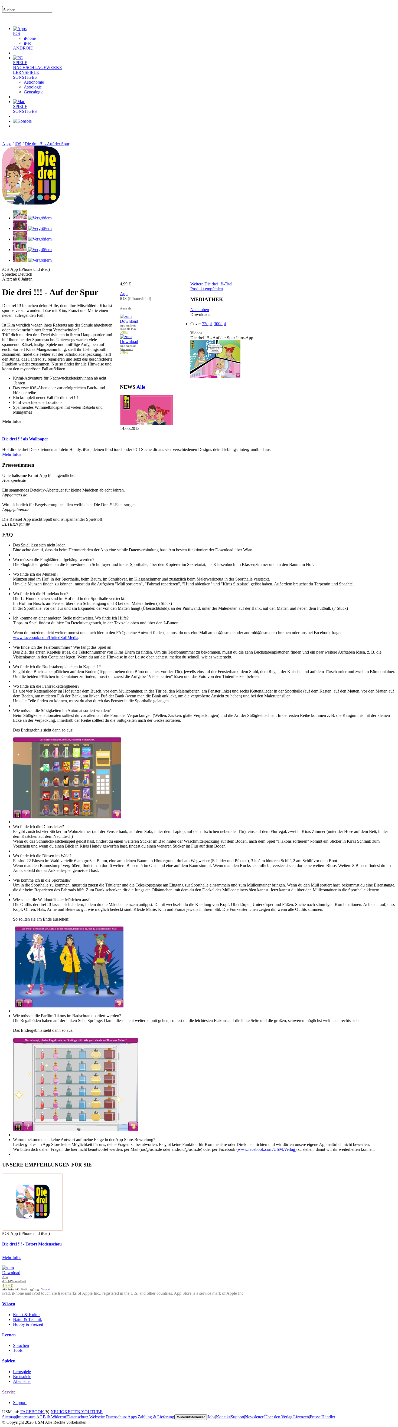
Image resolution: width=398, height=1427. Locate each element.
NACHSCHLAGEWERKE (37, 67)
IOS (16, 33)
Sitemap (9, 1417)
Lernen (9, 1335)
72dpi (207, 323)
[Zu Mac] (19, 101)
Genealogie (33, 92)
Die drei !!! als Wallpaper (25, 439)
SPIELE (20, 62)
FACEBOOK (32, 1411)
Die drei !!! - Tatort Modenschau (32, 1244)
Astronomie (34, 82)
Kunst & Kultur (26, 1314)
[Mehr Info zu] (146, 423)
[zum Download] (129, 321)
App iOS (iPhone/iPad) (14, 1279)
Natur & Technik (27, 1319)
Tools (17, 1350)
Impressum (26, 1417)
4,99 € (7, 1285)
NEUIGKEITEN (66, 1411)
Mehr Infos (11, 454)
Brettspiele (22, 1376)
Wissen (8, 1303)
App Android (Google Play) (129, 327)
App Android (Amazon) (128, 347)
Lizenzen (301, 1417)
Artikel (25, 132)
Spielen (8, 1361)
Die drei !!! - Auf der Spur (47, 143)
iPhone (30, 38)
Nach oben (199, 309)
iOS (18, 143)
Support (20, 1402)
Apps (6, 143)
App (124, 293)
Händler (328, 1417)
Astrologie (33, 87)
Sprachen (21, 1345)
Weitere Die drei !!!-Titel (211, 284)
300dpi (220, 323)
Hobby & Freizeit (28, 1324)
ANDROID (23, 48)
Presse (315, 1417)
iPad (27, 43)
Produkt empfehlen (206, 288)
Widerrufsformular (191, 1417)
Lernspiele (22, 1371)
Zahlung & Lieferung (156, 1417)
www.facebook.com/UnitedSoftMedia (45, 637)
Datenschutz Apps (121, 1417)
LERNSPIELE (26, 72)
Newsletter (254, 1417)
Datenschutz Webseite (86, 1417)
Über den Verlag (278, 1417)
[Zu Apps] (20, 28)
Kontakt (223, 1417)
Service (8, 1392)
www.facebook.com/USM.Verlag (266, 1149)
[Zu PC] (18, 57)
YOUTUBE (92, 1411)
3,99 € (124, 332)
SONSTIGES (25, 77)
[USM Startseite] (2, 4)
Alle (140, 387)
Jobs (211, 1417)
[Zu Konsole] (22, 121)
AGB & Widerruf (51, 1417)
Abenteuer (22, 1381)
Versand (45, 1289)
